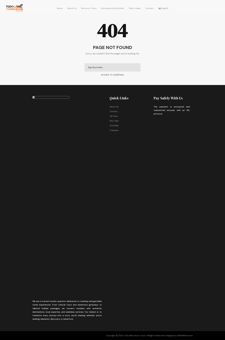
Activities (114, 125)
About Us (71, 8)
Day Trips (114, 120)
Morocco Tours (88, 8)
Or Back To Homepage (112, 75)
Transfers (114, 130)
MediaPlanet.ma (185, 335)
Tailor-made (135, 8)
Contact (149, 8)
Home (60, 8)
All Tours (114, 116)
